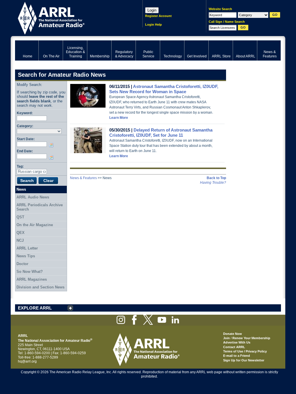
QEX (20, 232)
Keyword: (25, 113)
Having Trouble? (213, 183)
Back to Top (216, 178)
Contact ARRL (234, 347)
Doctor (22, 264)
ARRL (71, 17)
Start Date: (26, 139)
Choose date (52, 145)
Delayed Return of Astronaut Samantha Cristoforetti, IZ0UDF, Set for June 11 (160, 132)
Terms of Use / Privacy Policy (245, 351)
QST (20, 217)
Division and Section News (40, 287)
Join (226, 338)
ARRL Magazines (31, 279)
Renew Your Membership (251, 338)
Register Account (158, 16)
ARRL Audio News (32, 197)
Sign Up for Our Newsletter (243, 360)
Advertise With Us (236, 342)
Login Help (153, 24)
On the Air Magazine (34, 225)
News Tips (25, 256)
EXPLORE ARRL (35, 307)
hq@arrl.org (27, 361)
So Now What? (29, 271)
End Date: (25, 151)
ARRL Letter (27, 248)
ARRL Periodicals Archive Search (39, 207)
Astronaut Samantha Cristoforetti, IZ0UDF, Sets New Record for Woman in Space (163, 89)
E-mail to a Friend (236, 355)
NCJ (20, 240)
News (21, 189)
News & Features (83, 178)
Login (151, 10)
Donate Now (232, 333)
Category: (25, 126)
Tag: (20, 166)
